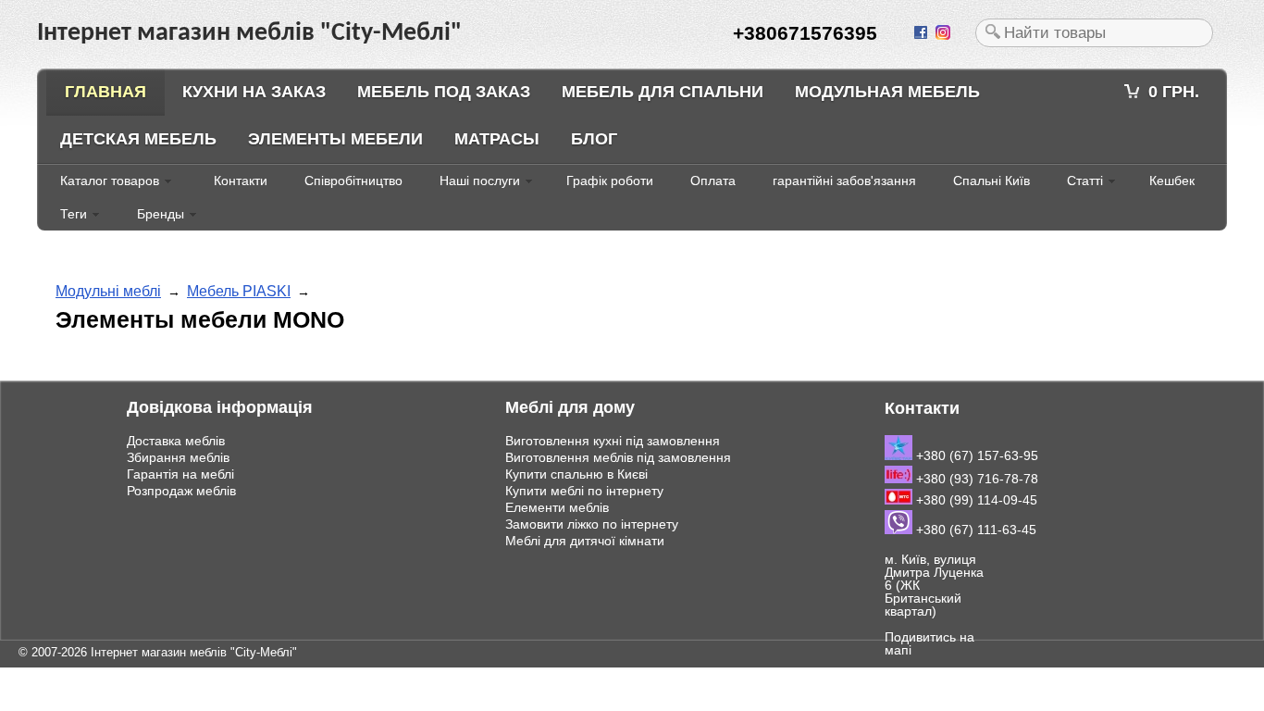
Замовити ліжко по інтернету (591, 524)
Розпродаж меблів (181, 490)
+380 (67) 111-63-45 (974, 529)
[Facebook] (922, 33)
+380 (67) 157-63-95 (975, 455)
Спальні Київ (991, 180)
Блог (594, 139)
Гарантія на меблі (180, 474)
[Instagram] (945, 33)
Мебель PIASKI (239, 291)
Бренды (160, 213)
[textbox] (1094, 33)
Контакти (240, 180)
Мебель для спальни (662, 91)
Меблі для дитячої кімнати (584, 540)
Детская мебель (138, 139)
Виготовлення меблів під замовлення (618, 457)
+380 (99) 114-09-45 (974, 500)
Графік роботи (609, 180)
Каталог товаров (109, 180)
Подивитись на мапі (929, 643)
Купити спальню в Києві (576, 474)
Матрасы (496, 139)
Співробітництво (353, 180)
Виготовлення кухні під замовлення (612, 440)
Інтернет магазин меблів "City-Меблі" (194, 652)
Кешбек (1172, 180)
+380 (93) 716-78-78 (975, 478)
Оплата (713, 180)
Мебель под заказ (443, 91)
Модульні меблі (108, 291)
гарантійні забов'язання (844, 180)
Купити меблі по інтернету (584, 490)
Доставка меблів (176, 440)
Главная (105, 91)
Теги (73, 213)
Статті (1085, 180)
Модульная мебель (887, 91)
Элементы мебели (335, 139)
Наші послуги (480, 180)
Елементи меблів (557, 507)
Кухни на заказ (254, 91)
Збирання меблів (178, 457)
